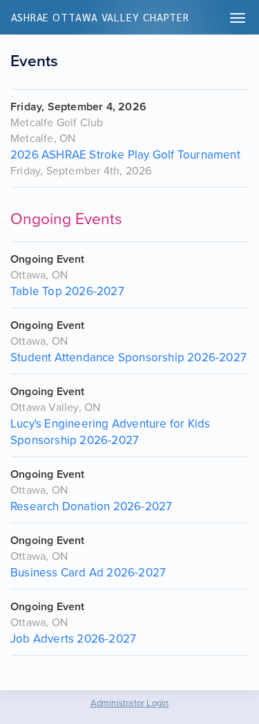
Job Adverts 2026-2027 (73, 639)
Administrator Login (129, 703)
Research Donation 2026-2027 (91, 506)
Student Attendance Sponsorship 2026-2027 (128, 357)
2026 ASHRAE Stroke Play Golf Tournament (125, 155)
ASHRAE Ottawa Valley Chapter (100, 16)
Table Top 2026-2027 (67, 291)
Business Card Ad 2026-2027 (88, 572)
